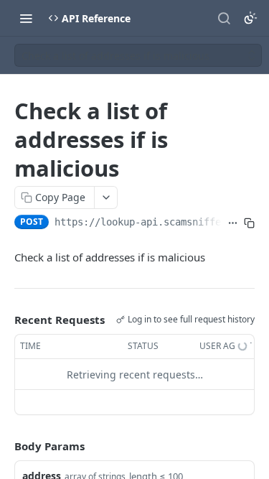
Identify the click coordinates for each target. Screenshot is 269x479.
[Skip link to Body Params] (4, 446)
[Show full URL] (232, 223)
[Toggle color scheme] (250, 17)
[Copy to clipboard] (249, 223)
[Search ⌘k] (223, 17)
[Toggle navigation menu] (25, 17)
